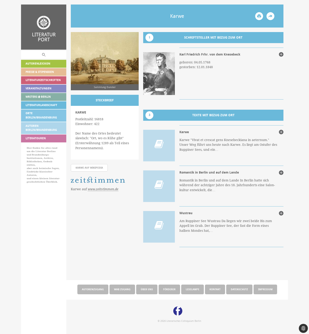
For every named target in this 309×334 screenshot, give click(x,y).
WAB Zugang (122, 289)
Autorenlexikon (38, 63)
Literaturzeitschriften (43, 80)
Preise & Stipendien (40, 72)
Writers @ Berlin (38, 97)
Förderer (169, 289)
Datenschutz (239, 289)
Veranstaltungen (38, 88)
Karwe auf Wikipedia (89, 167)
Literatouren (36, 138)
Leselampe (192, 289)
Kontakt (215, 289)
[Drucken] (259, 16)
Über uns (147, 289)
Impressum (265, 289)
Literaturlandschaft (41, 105)
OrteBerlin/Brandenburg (41, 115)
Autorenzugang (93, 289)
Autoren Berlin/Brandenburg (41, 128)
